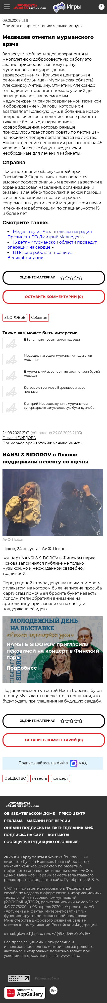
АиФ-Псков (12, 539)
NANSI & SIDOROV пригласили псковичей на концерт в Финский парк (52, 650)
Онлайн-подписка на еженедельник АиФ (48, 828)
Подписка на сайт (24, 835)
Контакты (58, 835)
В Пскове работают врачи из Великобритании (40, 255)
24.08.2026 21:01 (16, 433)
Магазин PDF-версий (48, 821)
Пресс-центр (72, 813)
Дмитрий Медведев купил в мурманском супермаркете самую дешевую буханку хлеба (59, 406)
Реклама (13, 821)
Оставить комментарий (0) (54, 296)
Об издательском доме (29, 813)
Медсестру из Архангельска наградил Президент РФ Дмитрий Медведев (49, 234)
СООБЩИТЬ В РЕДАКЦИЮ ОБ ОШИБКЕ (41, 842)
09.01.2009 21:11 (15, 20)
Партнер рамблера (47, 978)
